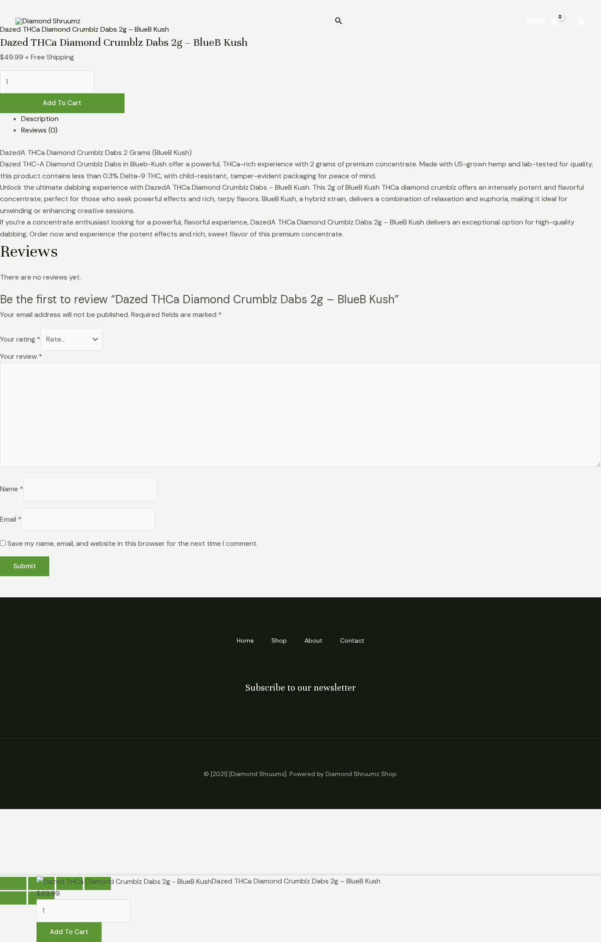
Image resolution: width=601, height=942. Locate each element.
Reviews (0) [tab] (39, 130)
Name (11, 488)
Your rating (20, 339)
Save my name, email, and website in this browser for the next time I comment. (132, 543)
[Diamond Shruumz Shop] (48, 21)
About (448, 21)
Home (376, 21)
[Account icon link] (582, 21)
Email (11, 519)
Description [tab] (40, 118)
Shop (411, 21)
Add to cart (62, 103)
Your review (21, 356)
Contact (489, 21)
